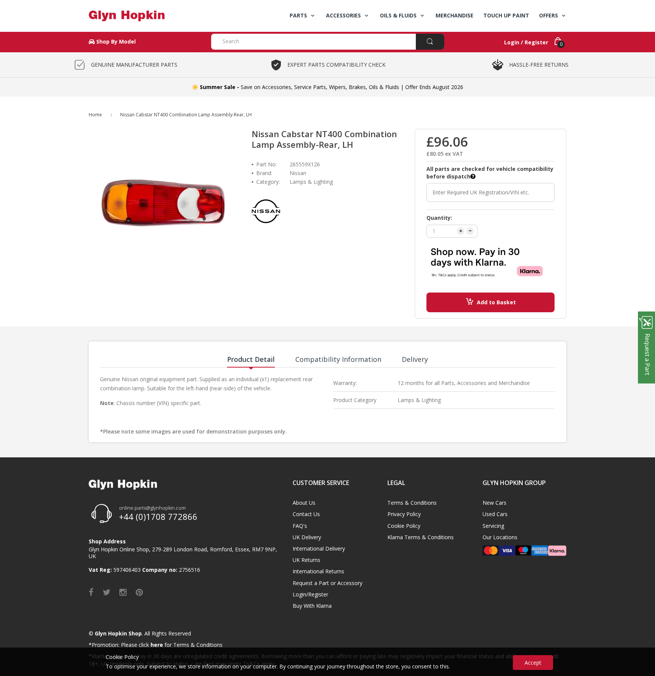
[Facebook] (91, 592)
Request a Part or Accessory (327, 583)
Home (95, 114)
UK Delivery (307, 537)
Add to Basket (496, 302)
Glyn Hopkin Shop (118, 633)
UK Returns (306, 559)
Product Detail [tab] (251, 359)
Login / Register (526, 42)
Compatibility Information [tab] (338, 359)
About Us (304, 502)
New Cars (494, 502)
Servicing (493, 525)
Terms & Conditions (412, 502)
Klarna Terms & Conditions (420, 537)
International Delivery (319, 548)
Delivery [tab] (415, 359)
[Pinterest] (139, 592)
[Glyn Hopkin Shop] (144, 16)
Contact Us (306, 514)
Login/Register (310, 594)
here (156, 644)
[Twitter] (106, 592)
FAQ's (300, 525)
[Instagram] (123, 592)
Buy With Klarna (312, 605)
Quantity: (439, 217)
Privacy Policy (404, 514)
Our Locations (500, 537)
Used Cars (495, 514)
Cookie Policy (403, 525)
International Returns (318, 571)
